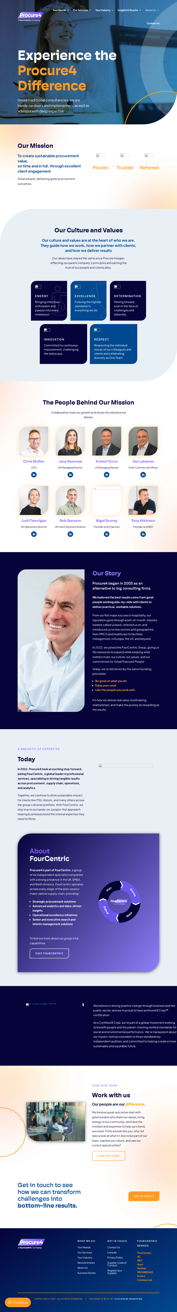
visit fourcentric (49, 953)
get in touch (144, 1196)
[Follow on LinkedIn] (34, 474)
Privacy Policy (115, 1257)
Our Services (80, 10)
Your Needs (59, 10)
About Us (150, 10)
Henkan (141, 1268)
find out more (108, 1155)
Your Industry (102, 10)
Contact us (20, 1302)
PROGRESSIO (145, 1272)
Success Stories (86, 1272)
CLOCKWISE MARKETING (128, 1299)
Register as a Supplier (114, 1272)
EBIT (139, 1260)
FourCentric (144, 1252)
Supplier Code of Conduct (117, 1264)
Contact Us (113, 1247)
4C (139, 1256)
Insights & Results (128, 10)
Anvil (140, 1264)
